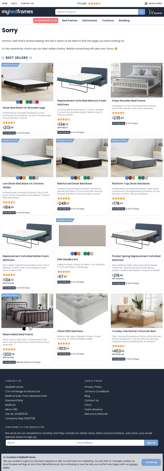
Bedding (124, 20)
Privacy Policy (93, 387)
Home (4, 3)
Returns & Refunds (96, 414)
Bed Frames (69, 20)
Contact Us (27, 3)
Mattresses (89, 20)
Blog (87, 396)
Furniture (108, 20)
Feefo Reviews (93, 409)
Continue (151, 462)
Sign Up (151, 442)
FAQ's (14, 3)
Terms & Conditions (97, 391)
